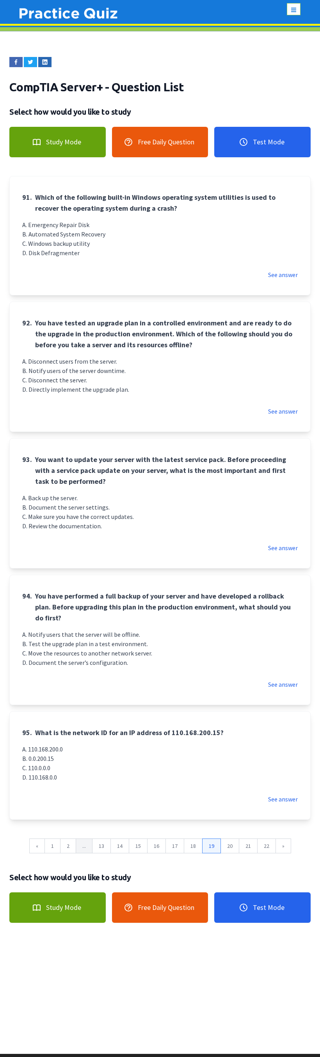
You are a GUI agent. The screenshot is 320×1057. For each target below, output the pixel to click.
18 (193, 845)
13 (101, 845)
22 (266, 845)
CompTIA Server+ (57, 87)
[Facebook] (16, 62)
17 (175, 845)
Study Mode (63, 141)
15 (138, 845)
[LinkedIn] (45, 62)
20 (230, 845)
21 (248, 845)
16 (156, 845)
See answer (283, 275)
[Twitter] (30, 62)
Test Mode (268, 141)
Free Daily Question (166, 141)
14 (120, 845)
